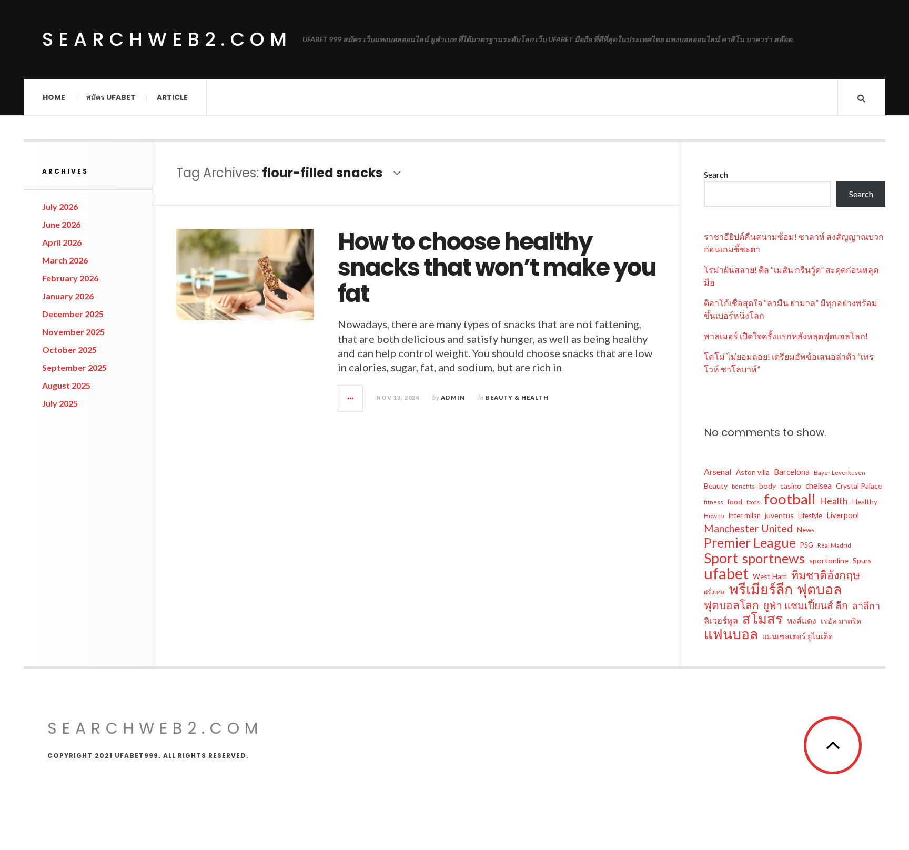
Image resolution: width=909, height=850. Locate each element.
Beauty (716, 485)
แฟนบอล (731, 634)
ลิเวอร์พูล (721, 620)
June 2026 (61, 224)
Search (716, 174)
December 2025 (73, 314)
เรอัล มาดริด (841, 620)
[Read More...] (350, 398)
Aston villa (753, 472)
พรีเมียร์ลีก (761, 589)
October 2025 (69, 350)
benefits (743, 486)
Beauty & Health (517, 397)
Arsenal (718, 472)
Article (172, 97)
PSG (806, 545)
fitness (713, 502)
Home (54, 97)
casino (790, 485)
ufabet (726, 573)
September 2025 (74, 367)
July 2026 (60, 206)
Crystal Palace (859, 485)
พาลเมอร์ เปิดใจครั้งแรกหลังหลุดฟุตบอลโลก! (786, 336)
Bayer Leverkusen (839, 472)
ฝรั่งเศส (714, 592)
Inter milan (744, 515)
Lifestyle (810, 516)
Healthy (864, 501)
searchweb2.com (167, 39)
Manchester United (748, 528)
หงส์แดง (801, 620)
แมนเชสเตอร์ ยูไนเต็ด (797, 636)
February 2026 (70, 278)
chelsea (818, 485)
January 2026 (68, 296)
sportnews (773, 558)
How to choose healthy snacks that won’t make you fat (497, 267)
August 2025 (66, 385)
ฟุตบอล (819, 589)
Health (834, 501)
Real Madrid (834, 545)
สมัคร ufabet (111, 97)
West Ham (770, 576)
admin (453, 397)
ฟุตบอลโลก (731, 605)
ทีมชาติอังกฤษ (825, 575)
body (767, 485)
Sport (721, 558)
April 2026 (62, 242)
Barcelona (792, 472)
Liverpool (842, 515)
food (735, 501)
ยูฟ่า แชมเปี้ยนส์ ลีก (805, 605)
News (806, 529)
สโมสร (762, 618)
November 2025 (73, 332)
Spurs (862, 560)
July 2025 (60, 403)
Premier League (750, 542)
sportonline (829, 560)
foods (753, 502)
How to (714, 515)
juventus (779, 515)
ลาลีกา (866, 605)
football (789, 499)
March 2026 (65, 260)
